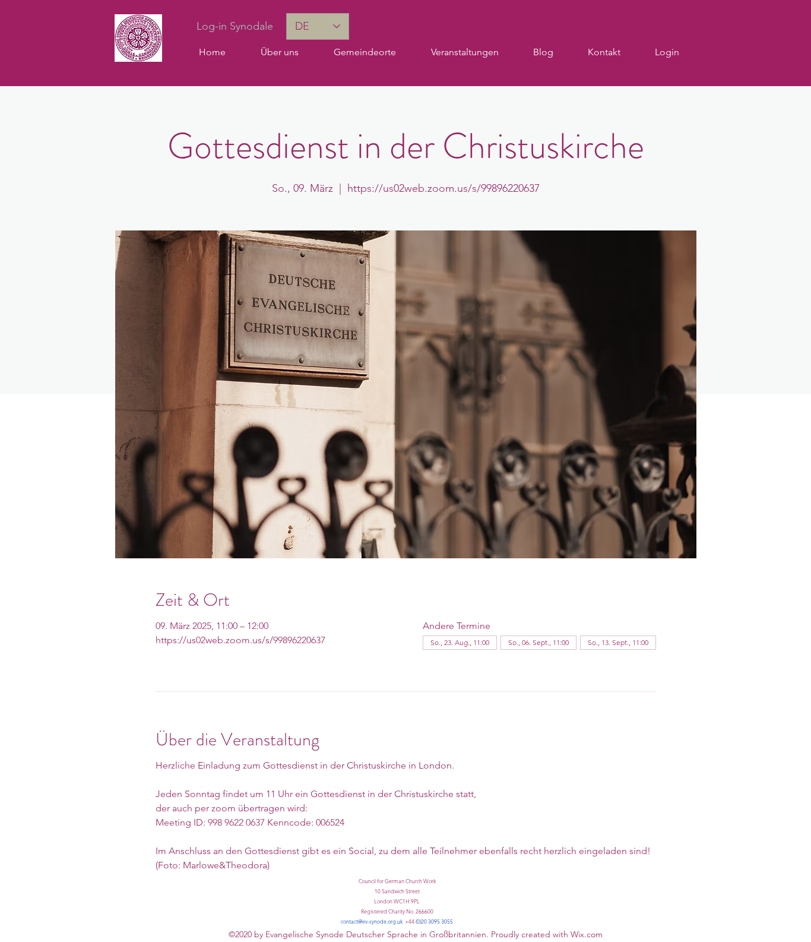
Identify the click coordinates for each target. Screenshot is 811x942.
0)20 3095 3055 (435, 921)
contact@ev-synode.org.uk (372, 921)
